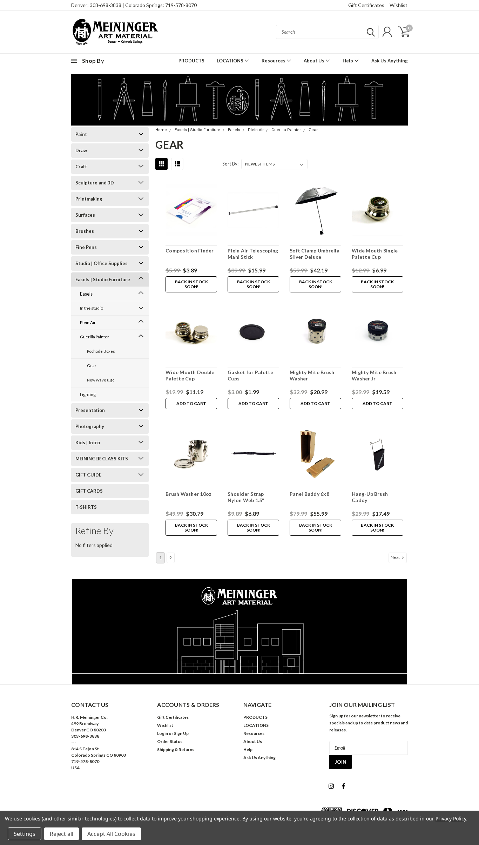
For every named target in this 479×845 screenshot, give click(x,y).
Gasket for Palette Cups (251, 375)
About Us (314, 60)
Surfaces (85, 215)
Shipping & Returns (175, 749)
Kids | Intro (87, 442)
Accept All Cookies (111, 834)
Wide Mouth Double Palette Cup (190, 375)
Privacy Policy (451, 818)
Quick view (191, 211)
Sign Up (181, 733)
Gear (91, 365)
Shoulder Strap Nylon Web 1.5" (246, 497)
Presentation (90, 410)
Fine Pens (86, 247)
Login (162, 733)
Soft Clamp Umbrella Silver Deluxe (314, 254)
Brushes (84, 231)
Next (395, 557)
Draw (81, 150)
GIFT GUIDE (88, 475)
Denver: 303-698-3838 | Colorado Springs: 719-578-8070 (134, 5)
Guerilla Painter (94, 336)
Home (161, 130)
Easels (86, 294)
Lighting (88, 394)
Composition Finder (190, 250)
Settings (24, 834)
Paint (81, 134)
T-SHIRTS (86, 507)
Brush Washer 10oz (188, 494)
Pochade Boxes (101, 351)
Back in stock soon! (191, 284)
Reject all (61, 834)
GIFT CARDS (89, 491)
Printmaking (88, 199)
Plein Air (88, 322)
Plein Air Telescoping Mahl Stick (253, 254)
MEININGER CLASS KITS (101, 458)
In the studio (91, 308)
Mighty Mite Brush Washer (312, 375)
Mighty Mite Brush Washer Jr (374, 375)
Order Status (169, 741)
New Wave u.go (100, 380)
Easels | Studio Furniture (102, 279)
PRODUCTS (191, 60)
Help (348, 60)
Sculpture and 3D (94, 182)
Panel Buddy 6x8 (309, 494)
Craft (81, 166)
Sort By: (230, 164)
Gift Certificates (366, 5)
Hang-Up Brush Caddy (370, 497)
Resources (274, 60)
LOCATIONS (230, 60)
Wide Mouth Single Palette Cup (375, 254)
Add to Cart (191, 403)
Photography (89, 426)
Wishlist (398, 5)
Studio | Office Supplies (101, 263)
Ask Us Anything (389, 60)
